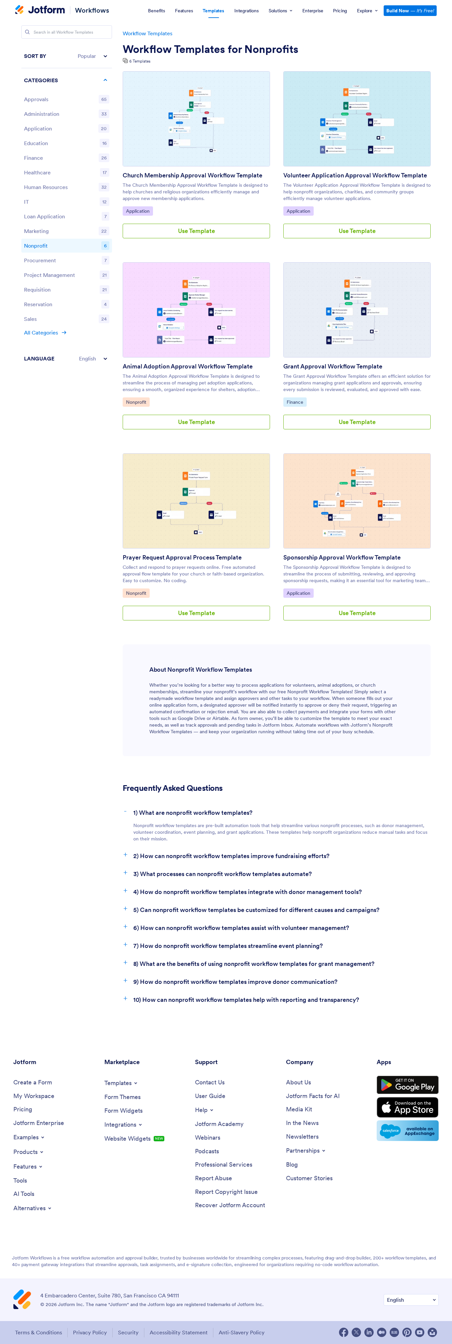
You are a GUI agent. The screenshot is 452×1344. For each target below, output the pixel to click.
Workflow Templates (147, 33)
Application (139, 211)
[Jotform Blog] (394, 1332)
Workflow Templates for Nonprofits (210, 49)
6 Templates (139, 61)
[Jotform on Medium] (381, 1332)
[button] (66, 56)
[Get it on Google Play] (408, 1085)
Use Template (196, 231)
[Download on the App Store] (408, 1107)
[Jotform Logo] (40, 10)
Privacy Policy (90, 1332)
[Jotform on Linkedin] (369, 1332)
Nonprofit (138, 402)
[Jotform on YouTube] (419, 1332)
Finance (296, 402)
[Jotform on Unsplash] (432, 1332)
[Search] (27, 32)
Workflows (92, 10)
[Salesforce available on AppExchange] (408, 1130)
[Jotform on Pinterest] (407, 1332)
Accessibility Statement (179, 1332)
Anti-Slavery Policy (242, 1332)
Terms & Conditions (38, 1332)
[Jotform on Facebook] (343, 1332)
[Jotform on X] (356, 1332)
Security (128, 1332)
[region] (66, 207)
